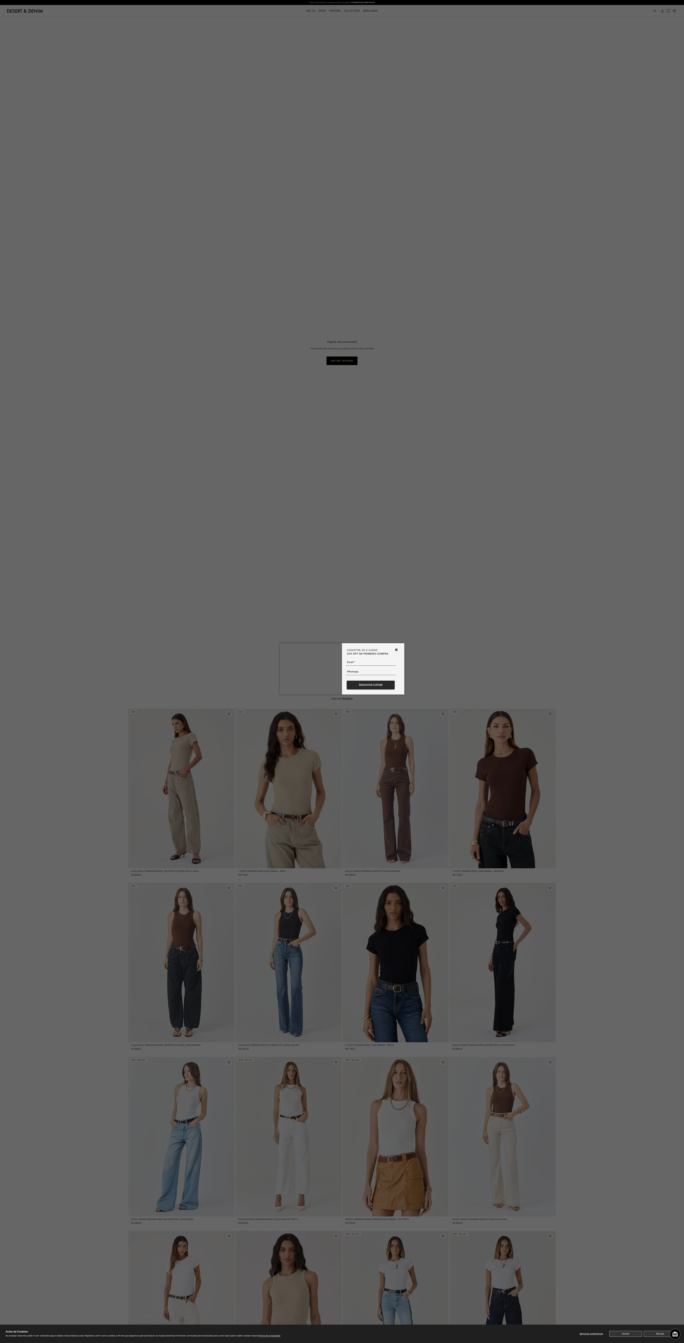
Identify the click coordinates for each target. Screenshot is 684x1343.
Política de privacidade (268, 1335)
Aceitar (625, 1333)
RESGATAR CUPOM (370, 684)
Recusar (660, 1333)
